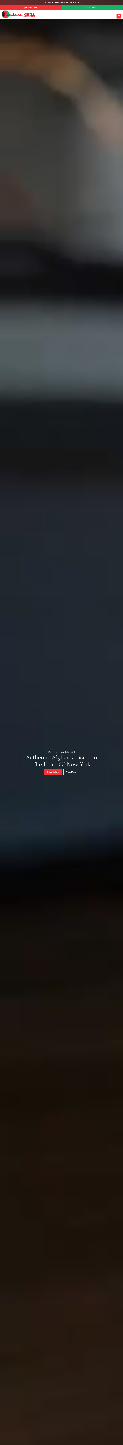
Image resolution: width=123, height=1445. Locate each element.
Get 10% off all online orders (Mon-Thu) (61, 2)
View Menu (71, 772)
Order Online (92, 7)
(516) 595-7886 (30, 7)
